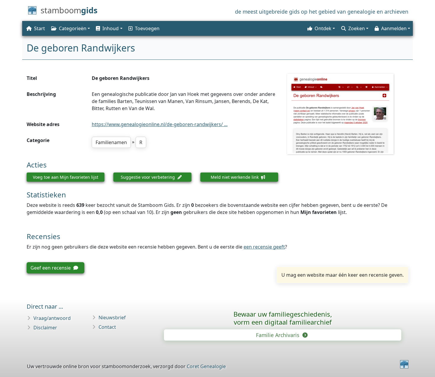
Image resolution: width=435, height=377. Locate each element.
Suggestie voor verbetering (148, 177)
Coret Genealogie (206, 366)
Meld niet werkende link (235, 177)
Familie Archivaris (278, 335)
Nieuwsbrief (112, 317)
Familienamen (111, 142)
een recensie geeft (264, 247)
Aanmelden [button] (394, 28)
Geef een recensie (51, 268)
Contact (107, 327)
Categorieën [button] (72, 28)
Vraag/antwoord (52, 318)
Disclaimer (45, 327)
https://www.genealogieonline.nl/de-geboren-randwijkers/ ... (160, 124)
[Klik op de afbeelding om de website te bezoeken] (347, 114)
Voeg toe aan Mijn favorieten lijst (65, 177)
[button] (108, 28)
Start (39, 28)
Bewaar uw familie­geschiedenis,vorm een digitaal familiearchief (282, 318)
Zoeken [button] (356, 28)
